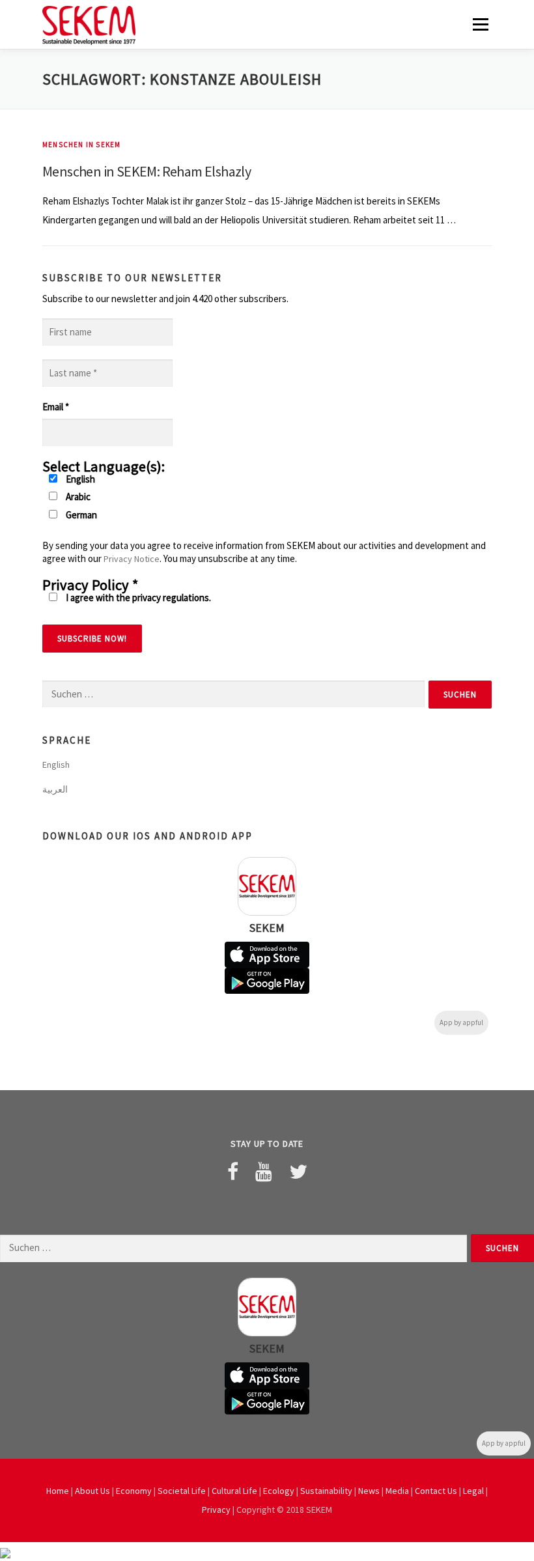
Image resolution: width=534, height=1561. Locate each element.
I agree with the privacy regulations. (137, 597)
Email (55, 407)
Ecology (278, 1491)
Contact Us (436, 1491)
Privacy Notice (132, 559)
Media (397, 1491)
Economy (134, 1491)
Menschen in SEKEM (81, 144)
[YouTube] (263, 1171)
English (79, 479)
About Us (92, 1491)
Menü (480, 24)
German (80, 515)
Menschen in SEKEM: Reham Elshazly (146, 171)
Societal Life (182, 1491)
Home (57, 1491)
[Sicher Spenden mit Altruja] (5, 1551)
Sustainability (326, 1491)
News (369, 1491)
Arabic (77, 496)
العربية (55, 789)
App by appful (461, 1022)
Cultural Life (234, 1491)
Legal (473, 1491)
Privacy (216, 1509)
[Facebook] (232, 1171)
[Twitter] (298, 1171)
